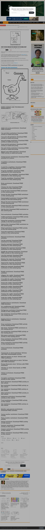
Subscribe (31, 12)
